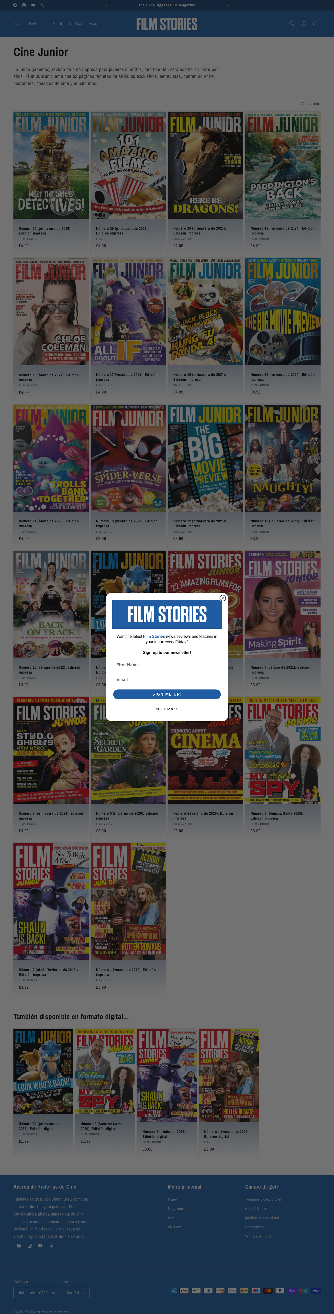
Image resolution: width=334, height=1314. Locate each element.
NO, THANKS (167, 709)
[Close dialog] (223, 598)
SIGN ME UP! (167, 694)
